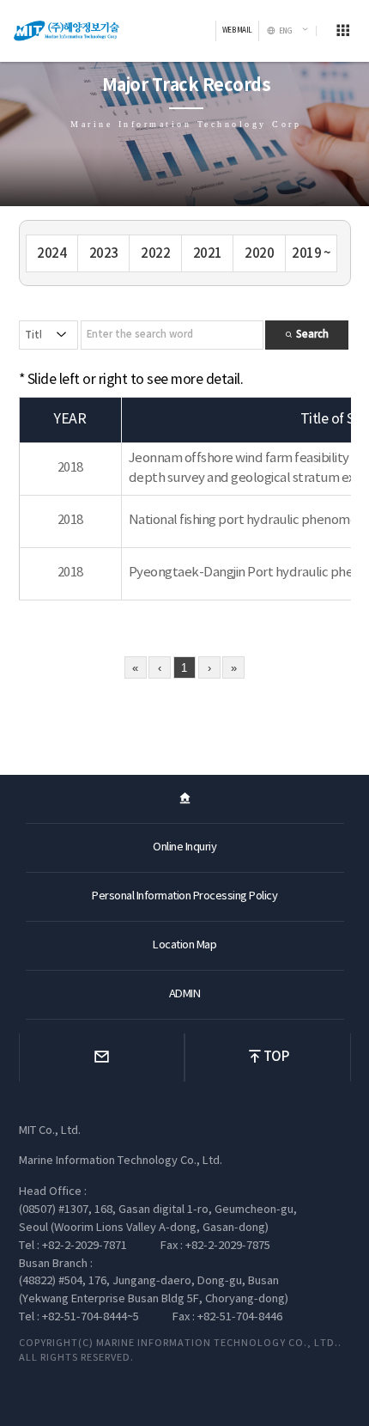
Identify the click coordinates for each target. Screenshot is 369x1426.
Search (311, 334)
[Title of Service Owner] (49, 335)
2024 (51, 254)
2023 (103, 254)
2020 (259, 254)
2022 (155, 254)
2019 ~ (311, 254)
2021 (207, 254)
